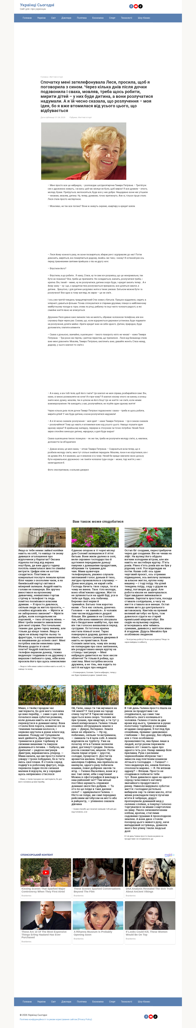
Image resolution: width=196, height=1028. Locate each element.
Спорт (112, 18)
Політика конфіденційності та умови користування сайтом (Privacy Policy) (56, 1019)
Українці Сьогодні (37, 5)
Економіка (97, 18)
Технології (126, 18)
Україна (41, 18)
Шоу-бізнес (144, 18)
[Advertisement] (98, 47)
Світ (53, 18)
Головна (27, 18)
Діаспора (66, 18)
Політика (82, 18)
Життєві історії (85, 117)
